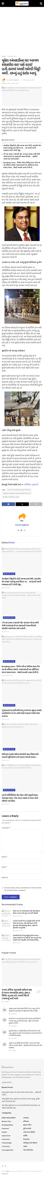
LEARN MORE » (7, 1082)
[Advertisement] (22, 29)
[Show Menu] (3, 3)
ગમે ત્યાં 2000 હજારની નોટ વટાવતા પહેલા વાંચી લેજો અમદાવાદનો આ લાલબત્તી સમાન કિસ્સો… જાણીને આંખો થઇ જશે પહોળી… (21, 156)
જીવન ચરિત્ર (27, 1125)
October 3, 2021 (18, 930)
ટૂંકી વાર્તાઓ (27, 1128)
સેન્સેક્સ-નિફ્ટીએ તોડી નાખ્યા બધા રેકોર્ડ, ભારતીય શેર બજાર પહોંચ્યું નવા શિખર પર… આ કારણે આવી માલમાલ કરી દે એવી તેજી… (22, 148)
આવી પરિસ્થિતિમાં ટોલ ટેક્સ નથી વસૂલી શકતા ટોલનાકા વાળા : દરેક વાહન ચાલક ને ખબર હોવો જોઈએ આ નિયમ (20, 797)
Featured (5, 1128)
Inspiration (6, 1135)
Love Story (6, 1139)
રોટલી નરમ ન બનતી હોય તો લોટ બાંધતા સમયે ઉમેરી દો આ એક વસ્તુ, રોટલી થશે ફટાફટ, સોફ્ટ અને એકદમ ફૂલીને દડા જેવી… (25, 1020)
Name (5, 856)
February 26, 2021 (29, 80)
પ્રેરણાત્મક (26, 1139)
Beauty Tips (6, 1121)
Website (5, 877)
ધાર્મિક (25, 1135)
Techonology (6, 1143)
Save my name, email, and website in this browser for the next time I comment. (23, 888)
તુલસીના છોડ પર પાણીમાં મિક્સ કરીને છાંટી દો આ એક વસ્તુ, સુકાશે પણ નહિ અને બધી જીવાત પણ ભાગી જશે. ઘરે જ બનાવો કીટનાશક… (25, 1032)
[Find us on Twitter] (5, 1166)
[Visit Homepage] (22, 3)
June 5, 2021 (6, 719)
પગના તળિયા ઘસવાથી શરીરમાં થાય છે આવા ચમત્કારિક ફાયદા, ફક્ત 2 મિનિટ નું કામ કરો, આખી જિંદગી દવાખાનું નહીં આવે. (17, 994)
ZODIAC (26, 1117)
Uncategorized (7, 1150)
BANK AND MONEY (9, 1117)
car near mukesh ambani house (19, 490)
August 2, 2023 (18, 916)
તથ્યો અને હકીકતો (29, 1132)
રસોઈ (25, 1146)
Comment (6, 827)
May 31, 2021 (6, 760)
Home (4, 56)
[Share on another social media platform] (35, 504)
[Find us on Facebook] (2, 1166)
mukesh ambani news (11, 497)
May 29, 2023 (6, 631)
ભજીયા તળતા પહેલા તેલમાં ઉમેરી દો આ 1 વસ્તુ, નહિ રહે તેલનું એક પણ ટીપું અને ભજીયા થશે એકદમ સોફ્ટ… (24, 1009)
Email (4, 867)
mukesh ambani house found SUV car (17, 493)
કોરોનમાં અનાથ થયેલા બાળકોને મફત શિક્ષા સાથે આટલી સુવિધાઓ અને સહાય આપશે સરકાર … (20, 756)
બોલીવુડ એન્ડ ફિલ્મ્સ (30, 1143)
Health (4, 1132)
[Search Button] (41, 3)
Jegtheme (5, 1174)
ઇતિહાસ (26, 1121)
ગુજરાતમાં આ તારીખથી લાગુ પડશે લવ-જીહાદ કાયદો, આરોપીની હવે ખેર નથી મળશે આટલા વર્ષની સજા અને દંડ (22, 713)
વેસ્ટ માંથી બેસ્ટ (28, 1150)
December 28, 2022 (8, 675)
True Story (6, 1146)
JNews (8, 1171)
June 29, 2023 (6, 588)
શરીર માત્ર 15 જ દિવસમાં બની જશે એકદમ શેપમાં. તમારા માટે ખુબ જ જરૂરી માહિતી (26, 912)
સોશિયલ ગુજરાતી (31, 484)
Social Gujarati (14, 80)
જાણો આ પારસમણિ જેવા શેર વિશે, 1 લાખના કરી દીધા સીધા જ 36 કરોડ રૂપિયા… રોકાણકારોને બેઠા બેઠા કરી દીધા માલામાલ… (25, 1045)
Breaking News (12, 56)
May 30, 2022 (17, 943)
